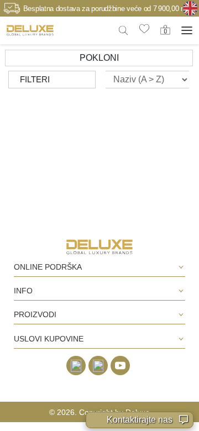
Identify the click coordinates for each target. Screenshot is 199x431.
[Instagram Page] (98, 365)
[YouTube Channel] (120, 365)
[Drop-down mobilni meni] (186, 30)
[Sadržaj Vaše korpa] (165, 30)
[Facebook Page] (76, 365)
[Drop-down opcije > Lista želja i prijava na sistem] (30, 30)
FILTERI (35, 79)
